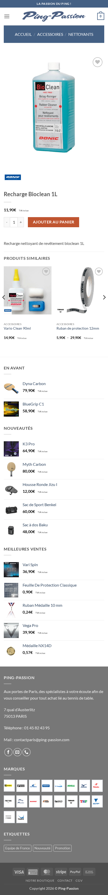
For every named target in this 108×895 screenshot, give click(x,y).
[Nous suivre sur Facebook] (8, 752)
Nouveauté (42, 848)
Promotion (62, 848)
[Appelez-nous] (26, 752)
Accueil (23, 34)
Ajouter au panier (53, 222)
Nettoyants (80, 34)
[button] (7, 16)
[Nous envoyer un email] (17, 752)
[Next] (104, 307)
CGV (79, 880)
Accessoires (50, 34)
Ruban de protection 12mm (78, 328)
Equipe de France (17, 848)
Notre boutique (40, 880)
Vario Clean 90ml (17, 328)
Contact (65, 880)
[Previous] (4, 307)
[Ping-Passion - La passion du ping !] (54, 16)
